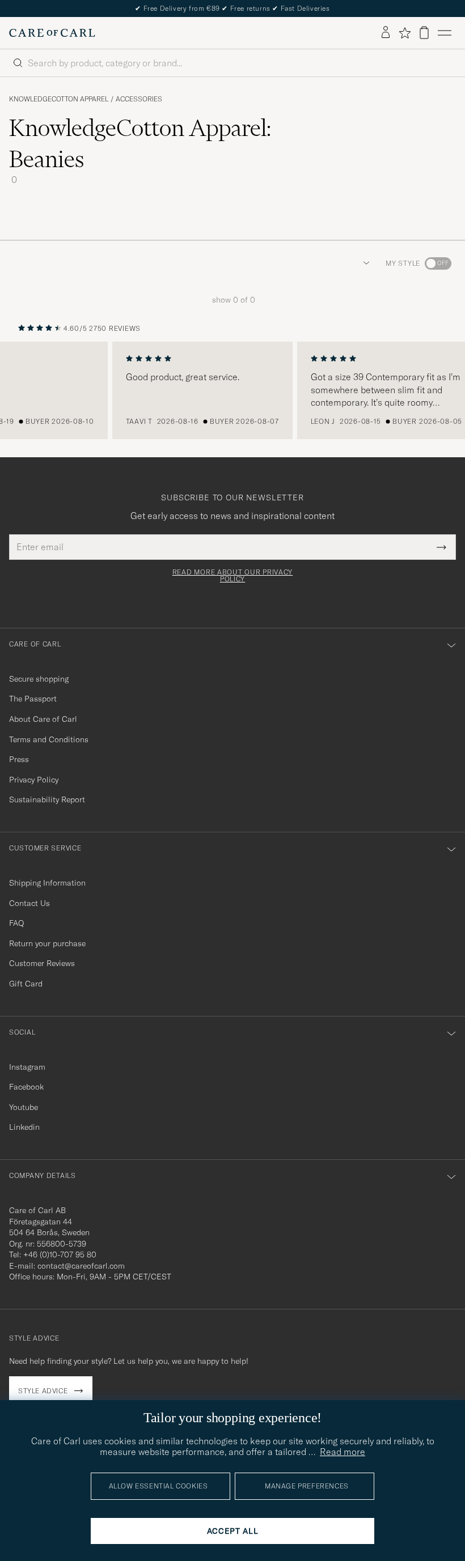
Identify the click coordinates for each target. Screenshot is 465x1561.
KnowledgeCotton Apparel (58, 99)
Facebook (26, 1087)
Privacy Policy (33, 780)
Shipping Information (47, 883)
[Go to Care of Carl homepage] (52, 32)
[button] (364, 263)
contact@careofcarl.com (81, 1266)
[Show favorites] (405, 33)
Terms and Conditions (48, 739)
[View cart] (424, 33)
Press (19, 759)
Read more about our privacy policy (232, 575)
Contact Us (29, 903)
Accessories (139, 99)
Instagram (27, 1067)
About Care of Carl (43, 719)
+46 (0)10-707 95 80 (59, 1254)
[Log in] (386, 33)
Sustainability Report (47, 799)
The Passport (33, 699)
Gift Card (26, 984)
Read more (342, 1452)
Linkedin (24, 1127)
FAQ (16, 923)
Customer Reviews (42, 963)
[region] (232, 390)
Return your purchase (47, 943)
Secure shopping (39, 679)
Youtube (23, 1107)
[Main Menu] (444, 33)
